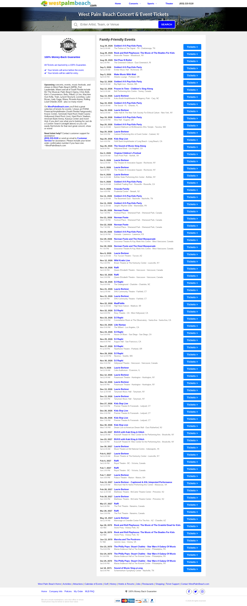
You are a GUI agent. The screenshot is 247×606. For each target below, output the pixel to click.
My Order (78, 591)
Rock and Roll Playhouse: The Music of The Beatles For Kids (144, 53)
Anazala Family (121, 189)
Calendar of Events (93, 584)
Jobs (138, 584)
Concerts (133, 3)
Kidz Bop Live (121, 139)
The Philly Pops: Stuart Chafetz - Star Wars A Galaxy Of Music (145, 546)
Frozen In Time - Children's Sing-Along (133, 88)
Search (166, 24)
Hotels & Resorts (126, 584)
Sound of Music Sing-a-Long (128, 568)
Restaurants (148, 584)
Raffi (116, 267)
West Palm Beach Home (49, 584)
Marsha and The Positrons (127, 539)
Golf (106, 584)
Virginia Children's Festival (127, 153)
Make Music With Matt (125, 74)
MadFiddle (119, 303)
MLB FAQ (89, 591)
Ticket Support (172, 584)
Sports (150, 3)
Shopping (159, 584)
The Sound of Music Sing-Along (130, 146)
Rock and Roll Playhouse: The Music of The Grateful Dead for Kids (147, 525)
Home (118, 3)
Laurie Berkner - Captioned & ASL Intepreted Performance (143, 482)
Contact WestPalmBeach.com (195, 584)
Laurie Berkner (121, 96)
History (113, 584)
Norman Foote (121, 210)
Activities (67, 584)
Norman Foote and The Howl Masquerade (135, 239)
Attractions (78, 584)
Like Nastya (120, 325)
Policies (68, 591)
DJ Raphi (118, 282)
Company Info (55, 591)
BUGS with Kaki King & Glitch (129, 432)
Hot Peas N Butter (123, 60)
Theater (169, 3)
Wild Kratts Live (122, 260)
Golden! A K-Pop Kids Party (128, 46)
